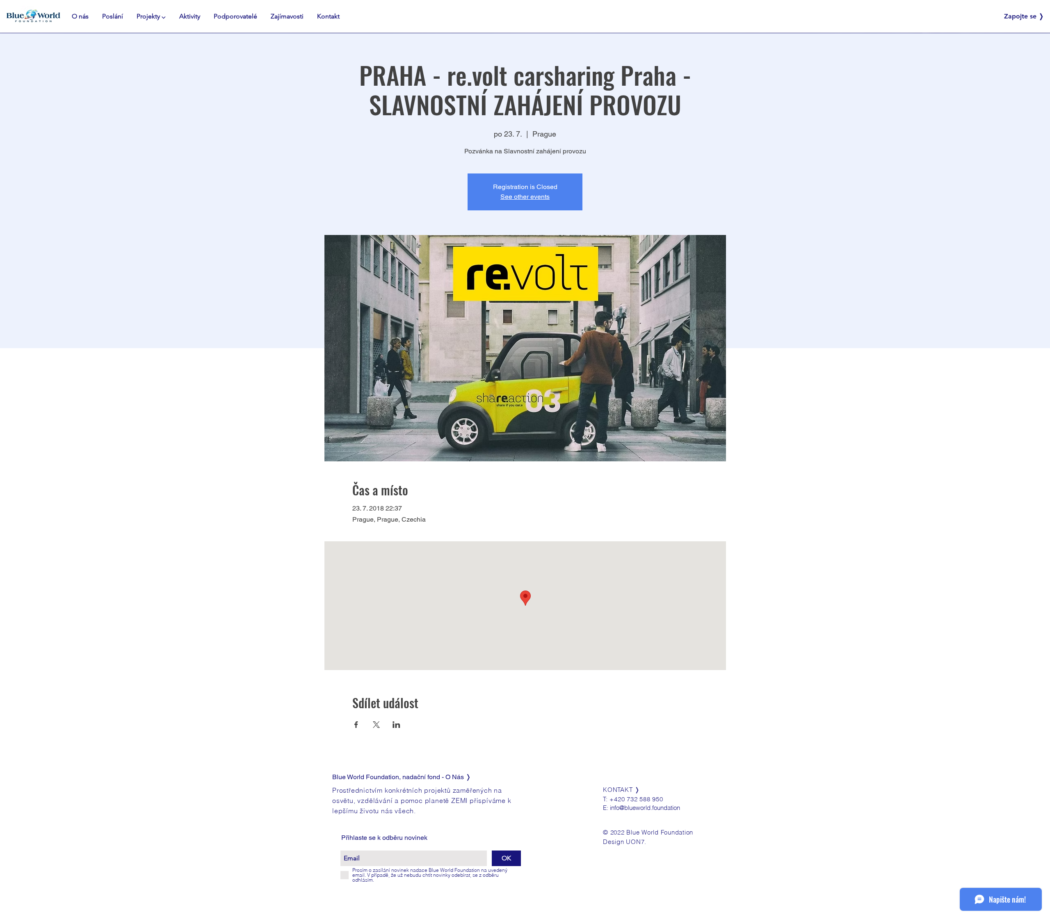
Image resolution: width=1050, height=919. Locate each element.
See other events (525, 197)
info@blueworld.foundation (645, 808)
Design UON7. (624, 842)
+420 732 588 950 (636, 799)
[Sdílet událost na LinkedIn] (396, 724)
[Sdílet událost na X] (376, 724)
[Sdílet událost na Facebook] (356, 724)
